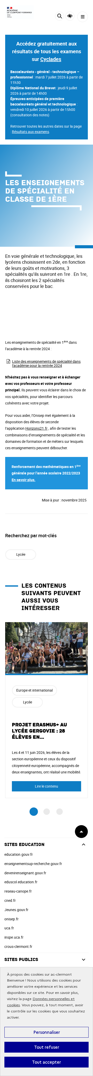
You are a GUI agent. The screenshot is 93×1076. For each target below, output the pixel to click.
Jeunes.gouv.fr (16, 909)
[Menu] (82, 17)
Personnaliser (46, 1032)
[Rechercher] (59, 17)
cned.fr (10, 900)
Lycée (20, 554)
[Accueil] (19, 12)
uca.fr (9, 927)
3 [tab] (59, 811)
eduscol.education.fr (20, 881)
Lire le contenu (46, 786)
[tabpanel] (46, 710)
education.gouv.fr (18, 854)
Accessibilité (69, 16)
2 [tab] (46, 811)
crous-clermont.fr (18, 946)
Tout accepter (46, 1062)
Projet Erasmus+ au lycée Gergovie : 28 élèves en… (39, 731)
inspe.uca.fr (14, 937)
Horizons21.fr (36, 428)
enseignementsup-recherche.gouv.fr (33, 863)
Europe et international (34, 690)
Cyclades (50, 59)
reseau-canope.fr (18, 891)
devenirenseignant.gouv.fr (25, 872)
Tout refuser (46, 1047)
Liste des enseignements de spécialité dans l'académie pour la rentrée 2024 (46, 363)
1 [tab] (33, 811)
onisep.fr (11, 918)
